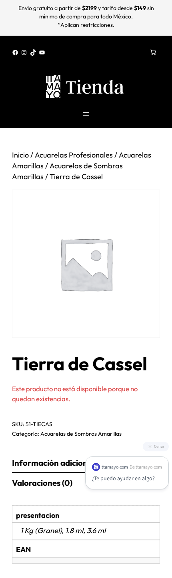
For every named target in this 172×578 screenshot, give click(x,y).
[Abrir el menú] (86, 114)
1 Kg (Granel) (41, 530)
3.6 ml (96, 530)
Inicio (20, 155)
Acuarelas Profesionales (74, 155)
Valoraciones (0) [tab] (42, 483)
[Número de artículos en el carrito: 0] (153, 52)
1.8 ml (74, 530)
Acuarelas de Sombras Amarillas (81, 433)
